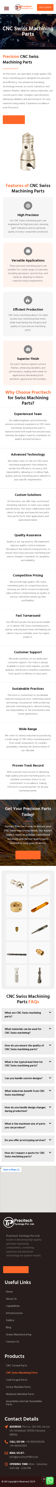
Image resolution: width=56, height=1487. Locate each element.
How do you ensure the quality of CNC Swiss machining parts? (24, 1048)
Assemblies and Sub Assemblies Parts (24, 1403)
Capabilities (13, 1306)
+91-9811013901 (18, 1446)
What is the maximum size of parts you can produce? (25, 1126)
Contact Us (12, 1342)
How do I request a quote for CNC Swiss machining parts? (25, 1155)
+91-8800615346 (35, 1442)
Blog (8, 1327)
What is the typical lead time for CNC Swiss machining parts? (24, 1064)
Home (9, 1292)
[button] (7, 8)
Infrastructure (14, 1313)
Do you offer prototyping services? (25, 1140)
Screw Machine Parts (18, 1387)
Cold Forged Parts (16, 1380)
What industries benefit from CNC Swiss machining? (25, 1093)
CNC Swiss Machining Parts (22, 1373)
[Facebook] (44, 1479)
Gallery (10, 1320)
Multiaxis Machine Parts (20, 1394)
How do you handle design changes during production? (25, 1109)
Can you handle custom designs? (23, 1078)
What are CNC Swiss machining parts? (23, 1015)
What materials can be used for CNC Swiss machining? (23, 1031)
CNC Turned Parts (16, 1366)
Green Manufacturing (18, 1335)
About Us (11, 1299)
